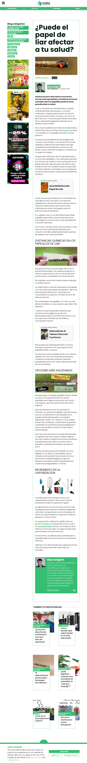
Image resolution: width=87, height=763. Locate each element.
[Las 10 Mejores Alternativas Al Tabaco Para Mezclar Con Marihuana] (44, 334)
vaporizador (43, 521)
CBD (10, 36)
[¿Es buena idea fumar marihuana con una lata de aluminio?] (43, 622)
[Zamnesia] (18, 74)
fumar (58, 111)
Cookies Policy (13, 760)
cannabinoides (45, 526)
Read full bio (53, 590)
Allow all (64, 751)
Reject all (55, 755)
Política (12, 53)
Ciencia (12, 50)
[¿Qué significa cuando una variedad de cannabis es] (69, 665)
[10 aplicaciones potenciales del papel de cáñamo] (43, 665)
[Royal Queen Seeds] (18, 137)
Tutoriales (13, 44)
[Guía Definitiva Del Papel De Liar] (44, 187)
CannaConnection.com (43, 3)
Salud (11, 56)
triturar (65, 130)
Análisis (12, 47)
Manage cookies (71, 755)
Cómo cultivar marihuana (15, 28)
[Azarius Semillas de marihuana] (18, 106)
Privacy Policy (36, 757)
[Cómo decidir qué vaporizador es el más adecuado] (69, 622)
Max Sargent (53, 86)
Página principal (42, 78)
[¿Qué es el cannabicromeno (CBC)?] (43, 709)
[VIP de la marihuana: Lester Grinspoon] (69, 709)
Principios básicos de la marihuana (17, 40)
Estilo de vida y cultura (15, 32)
